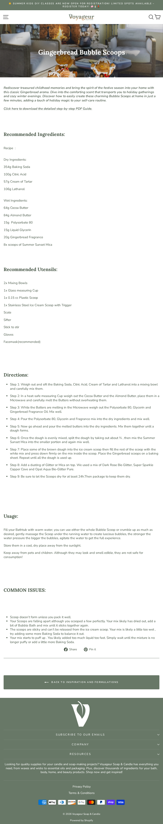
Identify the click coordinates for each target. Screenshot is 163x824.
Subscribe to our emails (80, 735)
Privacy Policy (82, 787)
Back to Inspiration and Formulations (84, 682)
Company (80, 744)
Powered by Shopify (81, 820)
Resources (80, 754)
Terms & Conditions (82, 793)
